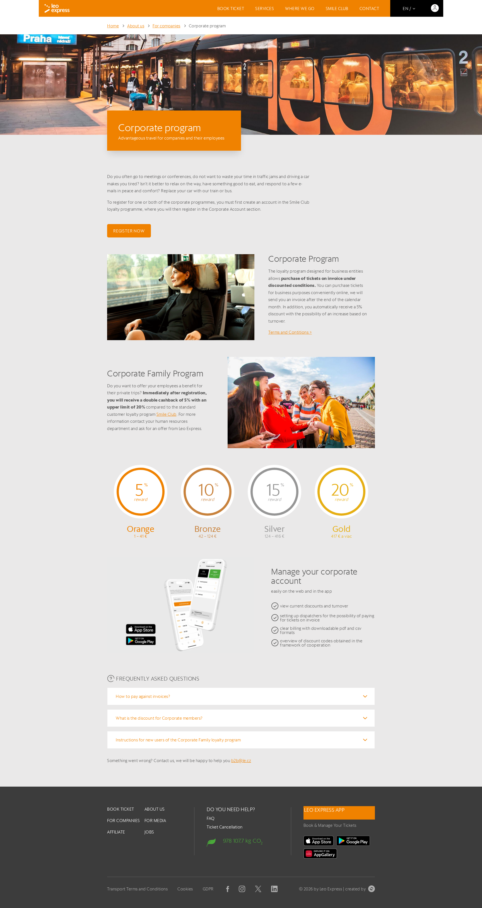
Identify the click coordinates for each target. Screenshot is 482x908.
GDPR (208, 889)
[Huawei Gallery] (320, 854)
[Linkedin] (274, 889)
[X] (258, 889)
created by (355, 889)
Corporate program (207, 26)
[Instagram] (242, 889)
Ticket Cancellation (225, 827)
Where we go (300, 8)
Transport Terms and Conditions (137, 889)
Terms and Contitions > (290, 332)
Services (264, 8)
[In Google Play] (353, 841)
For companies (166, 26)
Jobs (149, 832)
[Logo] (57, 8)
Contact (369, 8)
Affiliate (116, 832)
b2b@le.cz (241, 760)
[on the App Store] (318, 841)
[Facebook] (227, 889)
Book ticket (230, 8)
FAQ (211, 818)
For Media (155, 820)
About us (135, 26)
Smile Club (337, 8)
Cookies (185, 889)
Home (113, 26)
